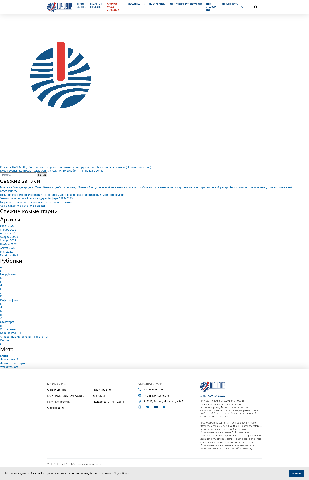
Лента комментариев (13, 363)
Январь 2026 (8, 229)
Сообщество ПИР (11, 333)
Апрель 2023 (8, 233)
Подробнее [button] (121, 473)
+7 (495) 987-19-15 (155, 389)
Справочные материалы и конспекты (24, 336)
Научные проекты (58, 401)
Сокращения (8, 329)
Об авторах (7, 322)
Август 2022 (7, 247)
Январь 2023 (8, 240)
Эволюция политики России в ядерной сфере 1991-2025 (36, 198)
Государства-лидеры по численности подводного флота (36, 202)
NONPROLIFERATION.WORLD (65, 395)
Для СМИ (99, 395)
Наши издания (102, 389)
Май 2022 (6, 251)
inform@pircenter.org (156, 395)
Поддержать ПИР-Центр (108, 401)
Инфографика (9, 300)
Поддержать (230, 4)
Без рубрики (8, 274)
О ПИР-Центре (56, 389)
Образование (55, 407)
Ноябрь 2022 (8, 244)
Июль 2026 (7, 225)
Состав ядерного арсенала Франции (23, 205)
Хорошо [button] (296, 473)
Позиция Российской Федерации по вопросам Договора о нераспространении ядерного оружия (62, 194)
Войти (4, 356)
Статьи (4, 340)
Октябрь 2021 (9, 255)
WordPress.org (9, 366)
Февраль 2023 (9, 237)
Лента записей (9, 359)
